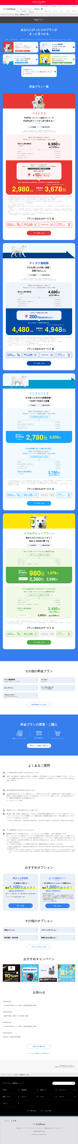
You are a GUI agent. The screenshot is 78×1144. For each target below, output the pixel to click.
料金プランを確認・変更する (39, 745)
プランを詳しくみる (39, 233)
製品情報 (24, 1090)
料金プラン (43, 1090)
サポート (5, 1103)
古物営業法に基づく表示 (49, 1128)
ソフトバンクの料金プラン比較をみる (38, 1053)
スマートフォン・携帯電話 (12, 14)
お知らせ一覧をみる (39, 1046)
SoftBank (9, 9)
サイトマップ (58, 1128)
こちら (55, 198)
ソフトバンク (39, 1124)
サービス (61, 1096)
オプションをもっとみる (39, 947)
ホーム (4, 14)
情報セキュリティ (20, 1128)
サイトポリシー (39, 1128)
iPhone (5, 1090)
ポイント (24, 1096)
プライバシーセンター (30, 1128)
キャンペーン (62, 1090)
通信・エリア (6, 1096)
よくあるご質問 (47, 1110)
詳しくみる (20, 905)
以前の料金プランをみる (39, 704)
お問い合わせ (33, 1110)
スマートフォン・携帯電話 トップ (12, 1083)
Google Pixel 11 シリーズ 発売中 (39, 2)
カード (42, 1096)
